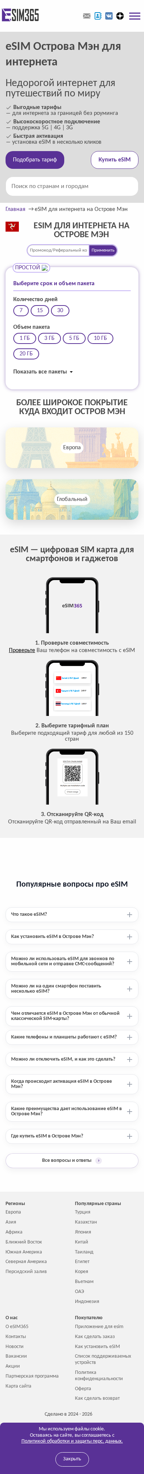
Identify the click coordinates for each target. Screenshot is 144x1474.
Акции (13, 1366)
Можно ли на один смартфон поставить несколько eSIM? (56, 988)
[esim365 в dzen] (120, 15)
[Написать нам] (86, 15)
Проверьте (22, 651)
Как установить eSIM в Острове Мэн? (52, 936)
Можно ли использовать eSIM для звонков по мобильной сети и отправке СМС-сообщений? (62, 961)
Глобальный (72, 499)
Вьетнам (84, 1281)
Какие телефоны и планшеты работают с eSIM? (64, 1037)
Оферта (83, 1389)
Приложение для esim (99, 1327)
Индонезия (87, 1301)
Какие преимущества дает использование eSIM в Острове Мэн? (66, 1111)
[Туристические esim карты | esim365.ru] (19, 15)
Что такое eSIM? (29, 914)
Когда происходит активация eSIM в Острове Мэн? (61, 1084)
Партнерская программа (32, 1376)
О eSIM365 (17, 1327)
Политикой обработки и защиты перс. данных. (72, 1441)
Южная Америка (24, 1252)
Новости (15, 1347)
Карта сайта (18, 1386)
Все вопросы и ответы (71, 1160)
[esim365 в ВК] (108, 15)
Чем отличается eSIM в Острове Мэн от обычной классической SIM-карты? (65, 1016)
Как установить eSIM (97, 1347)
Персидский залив (26, 1272)
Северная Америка (26, 1262)
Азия (11, 1222)
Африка (14, 1232)
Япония (83, 1232)
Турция (82, 1212)
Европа (72, 448)
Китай (81, 1242)
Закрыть (72, 1459)
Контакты (16, 1337)
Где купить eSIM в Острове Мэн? (47, 1136)
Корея (81, 1272)
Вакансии (16, 1356)
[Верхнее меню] (135, 15)
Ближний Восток (24, 1242)
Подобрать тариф (35, 160)
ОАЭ (79, 1291)
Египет (82, 1262)
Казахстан (86, 1222)
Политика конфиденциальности (99, 1376)
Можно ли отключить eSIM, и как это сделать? (63, 1059)
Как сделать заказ (95, 1337)
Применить (103, 250)
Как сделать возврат (97, 1398)
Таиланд (84, 1252)
